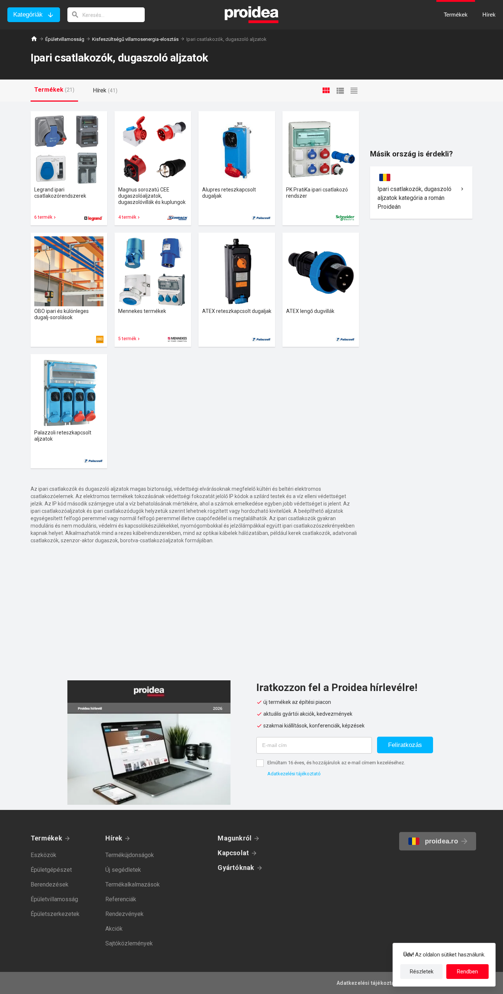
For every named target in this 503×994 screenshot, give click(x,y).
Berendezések (49, 884)
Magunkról (235, 838)
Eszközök (43, 855)
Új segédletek (123, 869)
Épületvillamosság (64, 39)
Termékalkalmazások (132, 884)
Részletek (421, 971)
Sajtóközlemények (129, 943)
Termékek (46, 838)
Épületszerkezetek (55, 913)
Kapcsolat (233, 853)
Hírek (113, 838)
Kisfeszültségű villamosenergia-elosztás (135, 39)
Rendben (467, 971)
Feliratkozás (405, 744)
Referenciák (120, 899)
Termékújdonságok (129, 855)
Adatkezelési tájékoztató (294, 773)
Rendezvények (124, 913)
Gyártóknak (236, 867)
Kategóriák (28, 14)
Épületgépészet (51, 869)
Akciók (114, 928)
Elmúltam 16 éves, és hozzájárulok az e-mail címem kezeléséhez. (336, 762)
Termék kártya (69, 168)
